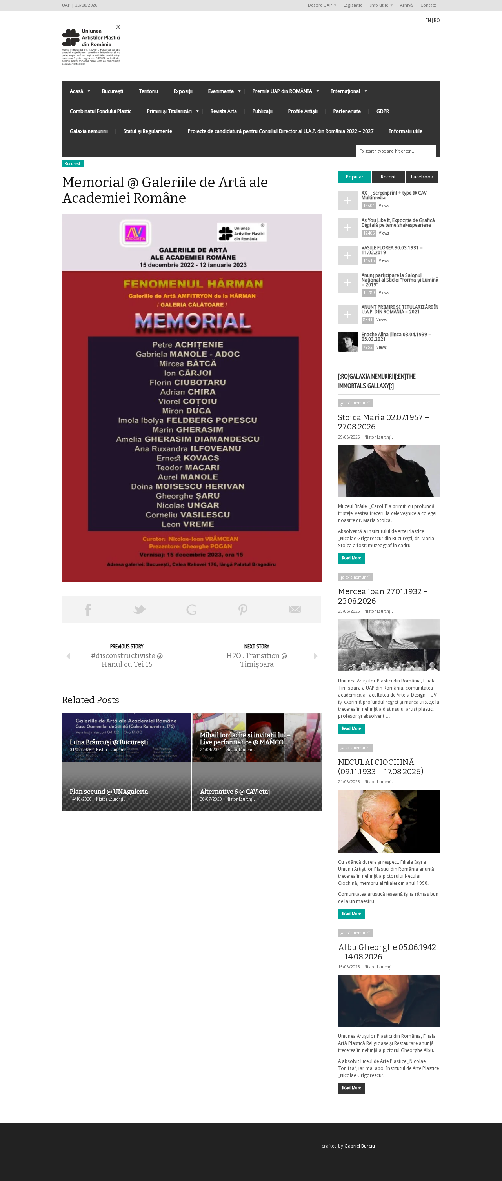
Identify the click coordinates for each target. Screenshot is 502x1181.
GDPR (382, 111)
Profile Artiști (303, 111)
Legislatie (353, 5)
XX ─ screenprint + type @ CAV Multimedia (394, 195)
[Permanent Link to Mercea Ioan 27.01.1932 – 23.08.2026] (389, 645)
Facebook (422, 177)
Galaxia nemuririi (89, 131)
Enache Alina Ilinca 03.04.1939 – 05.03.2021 (396, 337)
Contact (428, 5)
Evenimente (217, 93)
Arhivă (406, 5)
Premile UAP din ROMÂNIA (278, 93)
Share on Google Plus (191, 609)
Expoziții (183, 91)
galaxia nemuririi (355, 403)
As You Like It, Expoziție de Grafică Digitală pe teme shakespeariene (398, 223)
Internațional (341, 93)
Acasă (72, 93)
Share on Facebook (88, 609)
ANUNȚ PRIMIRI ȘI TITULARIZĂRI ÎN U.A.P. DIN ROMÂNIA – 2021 (400, 309)
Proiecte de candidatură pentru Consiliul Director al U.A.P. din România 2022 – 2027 (280, 131)
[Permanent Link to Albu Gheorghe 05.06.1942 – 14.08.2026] (389, 1001)
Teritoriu (148, 91)
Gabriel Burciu (359, 1146)
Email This (295, 609)
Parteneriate (347, 111)
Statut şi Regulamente (148, 131)
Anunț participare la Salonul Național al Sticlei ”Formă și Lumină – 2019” (400, 280)
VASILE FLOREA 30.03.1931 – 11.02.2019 (392, 250)
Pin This (243, 609)
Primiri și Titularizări (165, 113)
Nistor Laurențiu (379, 437)
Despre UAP (318, 6)
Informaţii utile (405, 131)
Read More (351, 558)
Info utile (377, 6)
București (112, 91)
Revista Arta (224, 111)
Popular (355, 177)
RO (437, 20)
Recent (388, 177)
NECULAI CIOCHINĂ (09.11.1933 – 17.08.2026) (381, 766)
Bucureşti (73, 164)
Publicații (263, 111)
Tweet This (140, 609)
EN (428, 20)
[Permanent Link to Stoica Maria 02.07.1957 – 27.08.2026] (389, 471)
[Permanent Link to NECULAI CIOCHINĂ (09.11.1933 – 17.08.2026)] (389, 821)
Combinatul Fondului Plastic (100, 111)
